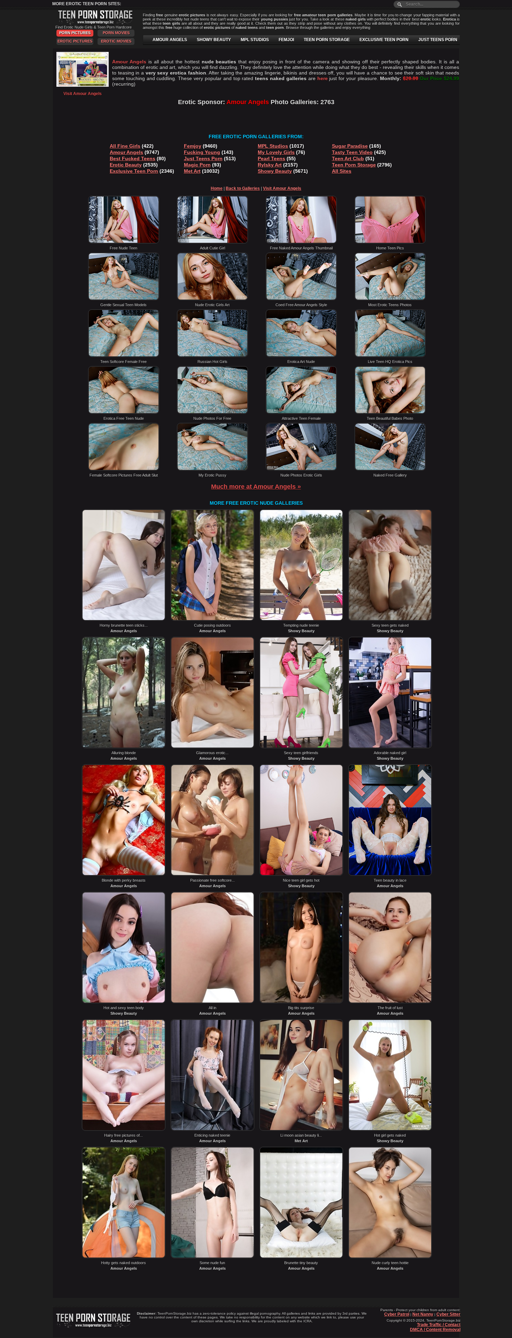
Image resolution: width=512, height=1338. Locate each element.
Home (217, 188)
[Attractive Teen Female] (301, 412)
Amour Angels (126, 152)
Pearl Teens (271, 158)
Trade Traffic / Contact (438, 1324)
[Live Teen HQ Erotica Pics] (390, 355)
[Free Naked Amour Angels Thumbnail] (301, 242)
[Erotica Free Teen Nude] (123, 412)
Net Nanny (422, 1314)
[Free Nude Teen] (123, 242)
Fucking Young (202, 152)
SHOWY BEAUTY (214, 39)
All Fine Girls (125, 146)
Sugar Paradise (350, 146)
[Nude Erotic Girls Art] (212, 298)
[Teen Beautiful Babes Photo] (390, 412)
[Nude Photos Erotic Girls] (301, 469)
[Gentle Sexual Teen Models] (123, 298)
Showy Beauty (275, 171)
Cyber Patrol (396, 1314)
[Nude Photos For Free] (212, 412)
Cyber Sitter (448, 1314)
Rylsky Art (270, 165)
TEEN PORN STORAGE (327, 39)
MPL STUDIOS (255, 39)
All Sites (341, 171)
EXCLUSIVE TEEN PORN (384, 39)
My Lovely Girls (276, 152)
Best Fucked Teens (132, 158)
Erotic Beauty (126, 165)
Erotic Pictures (74, 41)
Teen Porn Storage (354, 165)
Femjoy (192, 146)
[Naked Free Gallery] (390, 469)
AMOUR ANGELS (170, 39)
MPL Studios (273, 146)
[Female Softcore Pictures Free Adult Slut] (123, 469)
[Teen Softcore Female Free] (123, 355)
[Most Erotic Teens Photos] (390, 298)
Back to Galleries (243, 188)
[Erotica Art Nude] (301, 355)
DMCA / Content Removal (435, 1329)
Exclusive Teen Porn (134, 171)
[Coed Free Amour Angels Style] (301, 298)
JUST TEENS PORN (437, 39)
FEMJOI (286, 39)
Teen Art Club (348, 158)
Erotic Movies (116, 41)
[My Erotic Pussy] (212, 469)
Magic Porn (197, 165)
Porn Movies (116, 33)
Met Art (192, 171)
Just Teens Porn (203, 158)
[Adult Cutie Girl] (212, 242)
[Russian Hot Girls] (212, 355)
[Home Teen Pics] (390, 242)
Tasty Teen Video (352, 152)
